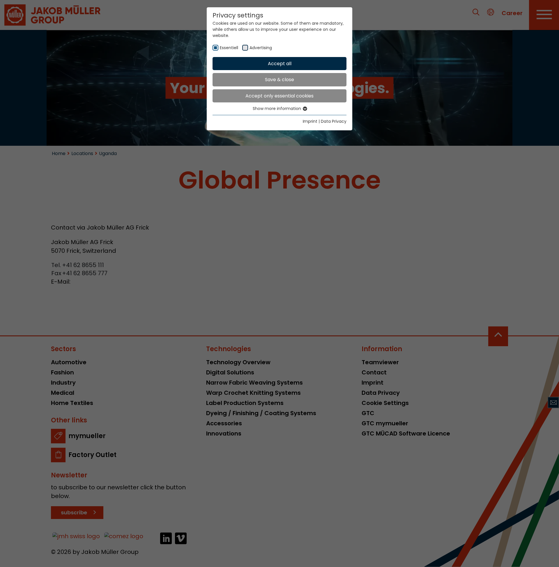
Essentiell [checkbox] (229, 48)
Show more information (277, 108)
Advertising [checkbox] (261, 48)
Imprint (310, 121)
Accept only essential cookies (279, 96)
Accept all (279, 63)
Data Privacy (333, 121)
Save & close (279, 79)
